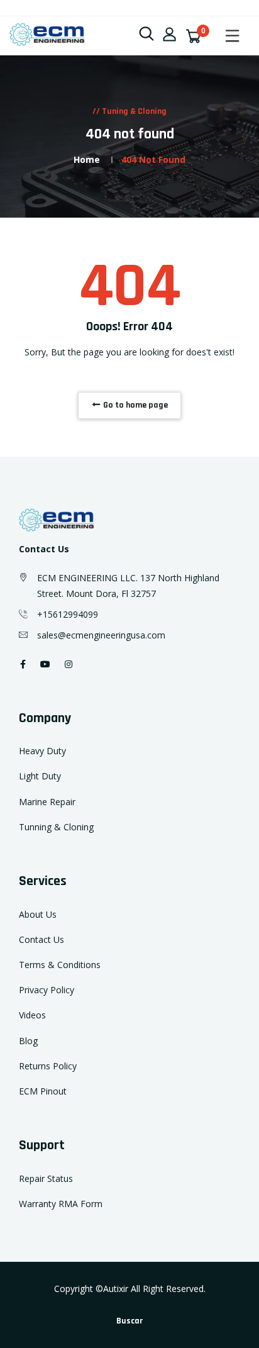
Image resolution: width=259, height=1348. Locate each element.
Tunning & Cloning (56, 827)
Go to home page (134, 405)
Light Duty (40, 776)
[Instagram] (68, 664)
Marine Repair (47, 802)
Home (87, 159)
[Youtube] (45, 664)
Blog (28, 1041)
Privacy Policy (46, 990)
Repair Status (46, 1178)
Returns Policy (48, 1066)
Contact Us (41, 939)
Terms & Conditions (60, 965)
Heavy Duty (42, 751)
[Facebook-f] (23, 664)
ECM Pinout (43, 1091)
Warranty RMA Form (60, 1204)
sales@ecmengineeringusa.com (101, 635)
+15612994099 (67, 614)
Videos (32, 1015)
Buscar (129, 1321)
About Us (38, 914)
